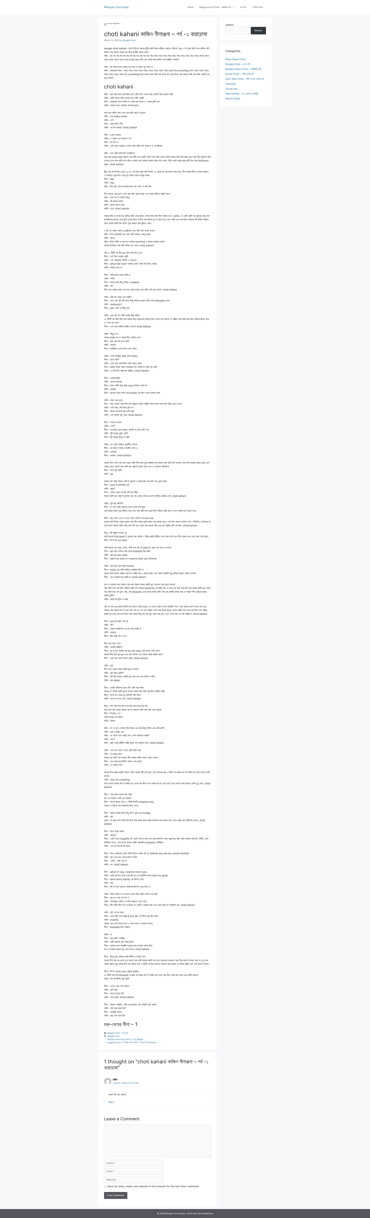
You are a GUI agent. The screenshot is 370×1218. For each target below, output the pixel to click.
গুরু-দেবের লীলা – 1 (120, 1024)
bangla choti (113, 1036)
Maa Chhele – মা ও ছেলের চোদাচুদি (241, 93)
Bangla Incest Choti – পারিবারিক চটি (215, 7)
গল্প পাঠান (243, 7)
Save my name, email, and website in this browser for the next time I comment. (153, 1186)
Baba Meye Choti (235, 59)
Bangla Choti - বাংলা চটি (117, 1033)
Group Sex (231, 88)
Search (229, 24)
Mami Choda (232, 98)
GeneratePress (205, 1213)
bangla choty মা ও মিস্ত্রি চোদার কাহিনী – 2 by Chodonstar (131, 1042)
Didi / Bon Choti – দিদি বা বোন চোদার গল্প (244, 78)
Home (190, 7)
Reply (111, 1102)
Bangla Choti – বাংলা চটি (237, 64)
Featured (230, 83)
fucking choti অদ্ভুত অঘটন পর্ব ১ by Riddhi (125, 1039)
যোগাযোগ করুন (257, 7)
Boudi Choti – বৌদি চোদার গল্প (239, 74)
